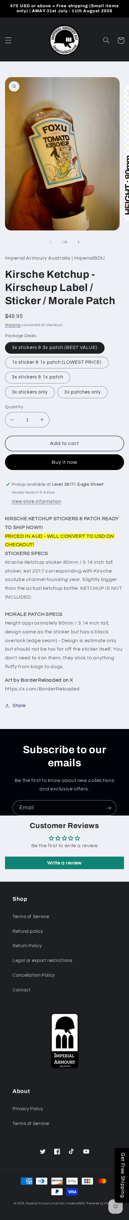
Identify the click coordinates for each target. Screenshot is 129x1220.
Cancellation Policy (34, 975)
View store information (36, 501)
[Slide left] (50, 242)
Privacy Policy (28, 1108)
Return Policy (27, 945)
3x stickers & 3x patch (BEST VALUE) (55, 347)
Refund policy (28, 931)
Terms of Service (31, 916)
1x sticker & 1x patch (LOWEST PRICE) (57, 362)
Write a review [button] (64, 862)
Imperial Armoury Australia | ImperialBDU (55, 1203)
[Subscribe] (109, 808)
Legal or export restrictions (42, 960)
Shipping (13, 325)
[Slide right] (78, 242)
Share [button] (19, 705)
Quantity (14, 407)
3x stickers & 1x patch (37, 377)
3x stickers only (30, 392)
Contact (21, 990)
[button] (8, 40)
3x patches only (82, 392)
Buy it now (65, 462)
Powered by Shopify (100, 1203)
